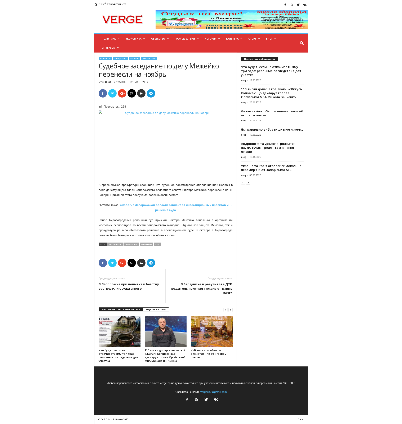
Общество (158, 38)
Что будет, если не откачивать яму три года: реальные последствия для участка (118, 355)
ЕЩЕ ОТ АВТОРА (156, 309)
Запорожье (131, 244)
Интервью (108, 47)
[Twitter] (298, 5)
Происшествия (185, 38)
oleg (243, 80)
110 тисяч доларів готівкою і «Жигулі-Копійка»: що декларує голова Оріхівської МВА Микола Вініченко (165, 355)
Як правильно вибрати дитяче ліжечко (272, 129)
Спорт (252, 38)
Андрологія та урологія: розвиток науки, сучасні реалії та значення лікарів (268, 147)
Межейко (146, 244)
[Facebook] (285, 5)
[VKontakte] (304, 5)
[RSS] (291, 5)
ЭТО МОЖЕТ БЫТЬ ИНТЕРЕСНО (121, 309)
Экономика (133, 38)
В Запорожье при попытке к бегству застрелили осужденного (129, 286)
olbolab (106, 81)
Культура (232, 38)
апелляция (115, 244)
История (210, 38)
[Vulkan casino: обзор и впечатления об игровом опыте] (212, 331)
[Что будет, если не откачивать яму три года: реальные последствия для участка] (119, 331)
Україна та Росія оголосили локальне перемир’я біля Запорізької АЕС (271, 168)
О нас (301, 419)
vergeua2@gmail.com (213, 391)
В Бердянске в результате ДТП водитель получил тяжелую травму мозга (201, 288)
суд (157, 244)
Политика (109, 38)
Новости (105, 58)
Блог (269, 38)
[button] (301, 43)
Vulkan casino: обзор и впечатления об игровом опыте (209, 353)
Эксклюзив (149, 58)
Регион (134, 58)
